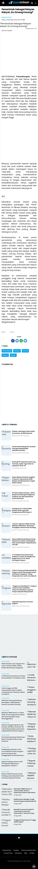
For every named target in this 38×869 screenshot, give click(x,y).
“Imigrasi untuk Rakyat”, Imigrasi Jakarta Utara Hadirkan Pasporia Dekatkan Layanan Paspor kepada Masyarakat (24, 589)
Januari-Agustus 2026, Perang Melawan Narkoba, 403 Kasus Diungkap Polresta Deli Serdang (24, 525)
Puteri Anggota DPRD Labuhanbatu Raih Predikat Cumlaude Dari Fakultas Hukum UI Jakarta (13, 691)
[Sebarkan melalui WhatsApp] (21, 341)
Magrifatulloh (7, 17)
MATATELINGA (8, 76)
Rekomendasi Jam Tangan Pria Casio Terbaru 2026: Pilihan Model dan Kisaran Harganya (13, 666)
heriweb (28, 861)
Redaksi (16, 850)
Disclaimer (18, 853)
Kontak (32, 853)
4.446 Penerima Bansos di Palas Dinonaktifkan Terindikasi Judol (13, 677)
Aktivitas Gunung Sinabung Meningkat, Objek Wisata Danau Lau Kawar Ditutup (12, 702)
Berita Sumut (16, 436)
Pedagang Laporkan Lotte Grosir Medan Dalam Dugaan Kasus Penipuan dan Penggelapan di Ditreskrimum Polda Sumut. (13, 753)
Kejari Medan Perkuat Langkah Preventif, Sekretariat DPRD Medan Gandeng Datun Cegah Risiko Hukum (23, 480)
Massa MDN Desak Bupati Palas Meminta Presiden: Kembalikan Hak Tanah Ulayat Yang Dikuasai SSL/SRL (24, 542)
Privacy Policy (8, 853)
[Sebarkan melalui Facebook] (13, 341)
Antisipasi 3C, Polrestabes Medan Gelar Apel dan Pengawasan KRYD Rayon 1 (22, 510)
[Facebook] (11, 845)
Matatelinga (7, 351)
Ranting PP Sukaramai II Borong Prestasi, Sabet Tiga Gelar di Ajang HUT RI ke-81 (23, 464)
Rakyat (13, 355)
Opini (4, 784)
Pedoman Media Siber (28, 850)
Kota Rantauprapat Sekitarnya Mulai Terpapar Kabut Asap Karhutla (13, 739)
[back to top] (34, 866)
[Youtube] (22, 845)
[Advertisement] (19, 55)
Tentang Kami (6, 850)
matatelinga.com (17, 861)
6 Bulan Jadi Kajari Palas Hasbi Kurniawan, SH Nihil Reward (23, 432)
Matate (5, 355)
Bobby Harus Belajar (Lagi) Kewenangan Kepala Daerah (25, 800)
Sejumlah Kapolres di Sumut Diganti (22, 603)
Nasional (15, 594)
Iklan (25, 853)
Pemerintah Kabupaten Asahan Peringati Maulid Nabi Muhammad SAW (24, 448)
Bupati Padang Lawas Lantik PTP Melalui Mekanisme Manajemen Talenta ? (12, 764)
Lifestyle (15, 468)
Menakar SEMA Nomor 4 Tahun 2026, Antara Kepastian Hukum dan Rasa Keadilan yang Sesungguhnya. (13, 716)
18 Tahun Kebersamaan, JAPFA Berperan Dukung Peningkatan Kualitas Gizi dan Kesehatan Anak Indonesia (23, 495)
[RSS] (27, 845)
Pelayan (17, 351)
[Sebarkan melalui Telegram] (25, 341)
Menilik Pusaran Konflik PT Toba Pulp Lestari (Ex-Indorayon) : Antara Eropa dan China (24, 812)
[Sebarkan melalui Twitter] (17, 341)
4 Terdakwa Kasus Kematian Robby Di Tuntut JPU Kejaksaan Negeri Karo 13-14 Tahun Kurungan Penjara (23, 557)
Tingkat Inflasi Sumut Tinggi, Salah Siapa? (25, 821)
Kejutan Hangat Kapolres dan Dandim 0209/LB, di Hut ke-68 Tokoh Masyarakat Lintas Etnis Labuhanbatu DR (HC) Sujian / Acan (13, 729)
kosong (25, 351)
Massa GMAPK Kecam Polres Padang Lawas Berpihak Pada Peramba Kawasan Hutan (13, 776)
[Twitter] (16, 845)
